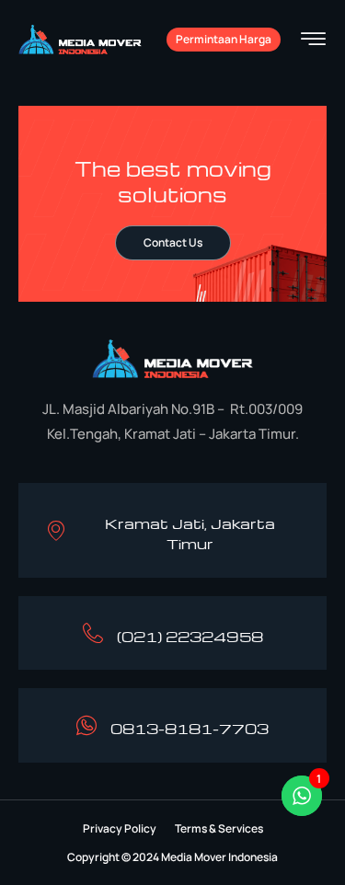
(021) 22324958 (190, 636)
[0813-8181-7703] (86, 725)
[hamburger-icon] (313, 41)
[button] (119, 828)
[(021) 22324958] (93, 633)
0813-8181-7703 (189, 728)
